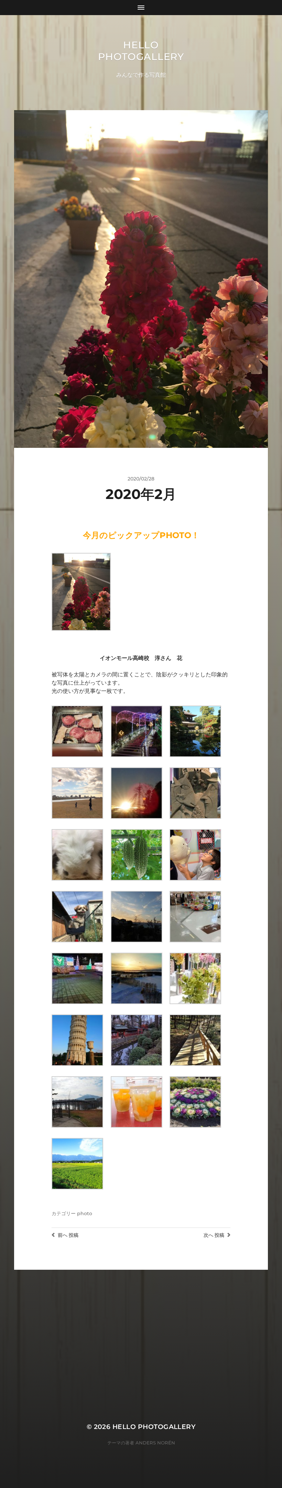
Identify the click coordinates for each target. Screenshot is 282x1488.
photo (84, 1213)
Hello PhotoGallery (141, 50)
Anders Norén (155, 1442)
